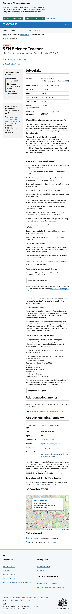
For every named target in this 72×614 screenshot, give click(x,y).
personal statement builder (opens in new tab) (11, 119)
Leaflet (47, 529)
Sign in (67, 24)
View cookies (50, 18)
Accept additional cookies (13, 18)
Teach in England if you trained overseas (17, 582)
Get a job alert (33, 538)
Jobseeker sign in (9, 567)
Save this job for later (13, 64)
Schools (29, 30)
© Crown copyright (62, 608)
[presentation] (47, 512)
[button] (47, 512)
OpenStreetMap (59, 529)
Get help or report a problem (47, 583)
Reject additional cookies (35, 18)
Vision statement (26, 600)
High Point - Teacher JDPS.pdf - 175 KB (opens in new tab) (47, 411)
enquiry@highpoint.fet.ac (50, 448)
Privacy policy (15, 598)
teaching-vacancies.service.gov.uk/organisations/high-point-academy (55, 454)
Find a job (6, 571)
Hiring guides (42, 571)
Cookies (5, 598)
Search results (13, 38)
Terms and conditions (29, 598)
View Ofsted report (47, 440)
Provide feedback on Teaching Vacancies (51, 587)
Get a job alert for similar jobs (16, 59)
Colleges (37, 30)
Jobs (21, 30)
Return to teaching (9, 578)
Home (4, 38)
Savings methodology (10, 600)
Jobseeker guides (9, 574)
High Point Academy (40, 501)
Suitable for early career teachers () (55, 81)
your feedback (24, 35)
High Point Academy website (51, 444)
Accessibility (43, 598)
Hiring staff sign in (43, 567)
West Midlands (51, 542)
